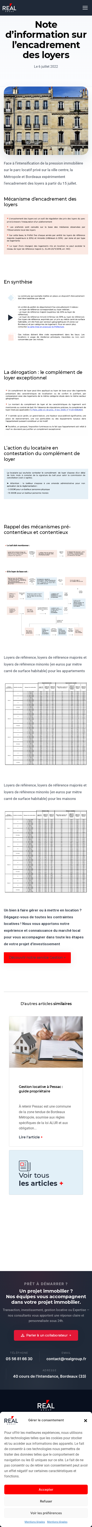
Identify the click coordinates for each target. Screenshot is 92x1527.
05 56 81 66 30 (19, 1359)
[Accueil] (9, 7)
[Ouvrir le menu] (85, 7)
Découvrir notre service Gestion (36, 957)
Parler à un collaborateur (47, 1335)
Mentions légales (35, 1521)
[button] (85, 1420)
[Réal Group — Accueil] (46, 1405)
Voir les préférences (46, 1513)
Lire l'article (29, 1137)
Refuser (46, 1501)
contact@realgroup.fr (66, 1359)
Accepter (46, 1489)
